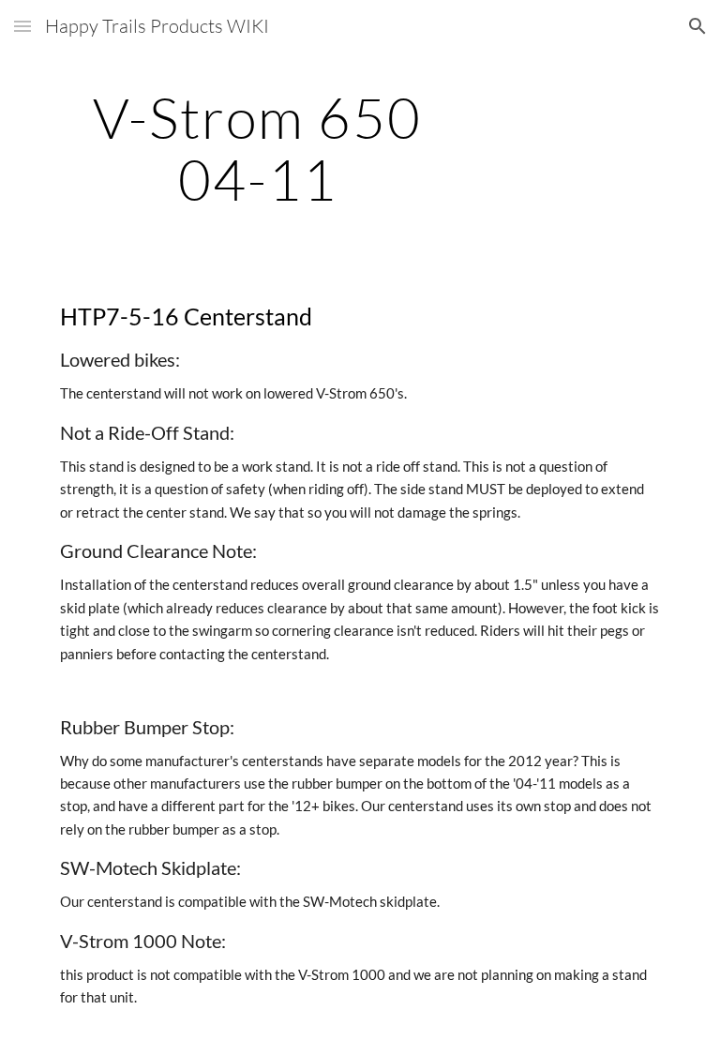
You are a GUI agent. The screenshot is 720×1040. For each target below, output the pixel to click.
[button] (22, 26)
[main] (257, 148)
